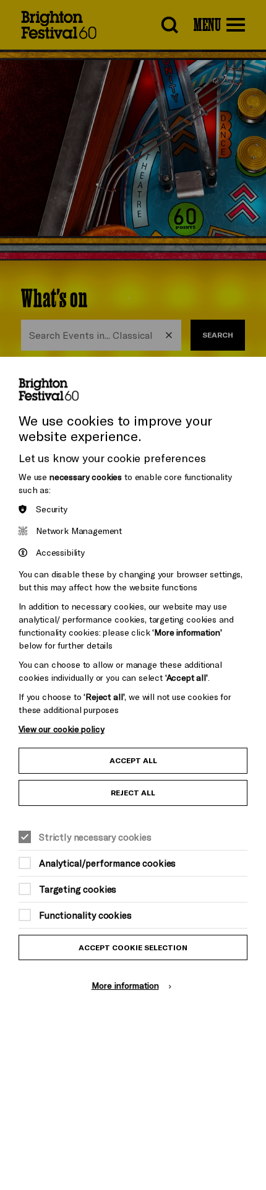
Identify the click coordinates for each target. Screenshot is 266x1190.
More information (125, 985)
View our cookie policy (61, 729)
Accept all (133, 760)
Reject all (133, 792)
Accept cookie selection (133, 947)
